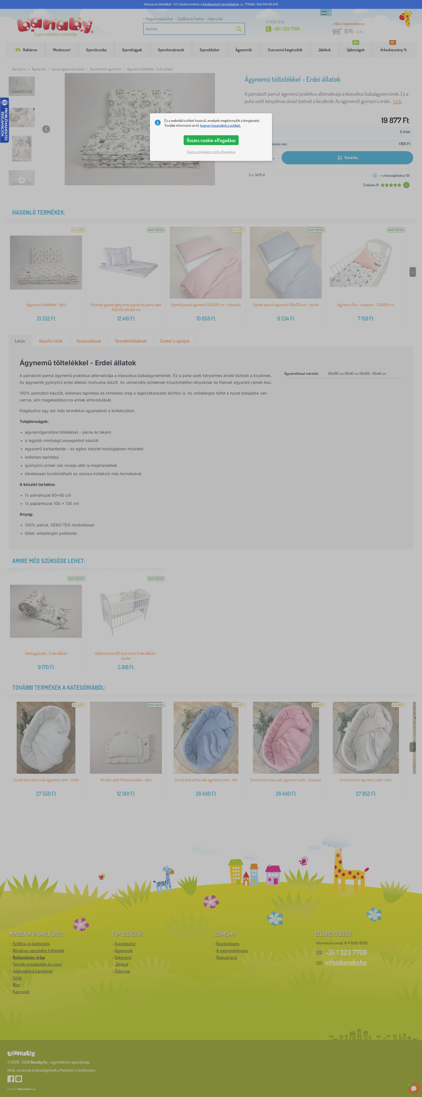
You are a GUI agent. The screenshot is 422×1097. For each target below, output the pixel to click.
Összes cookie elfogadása (211, 140)
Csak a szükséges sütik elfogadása (211, 151)
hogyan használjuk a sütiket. (220, 125)
